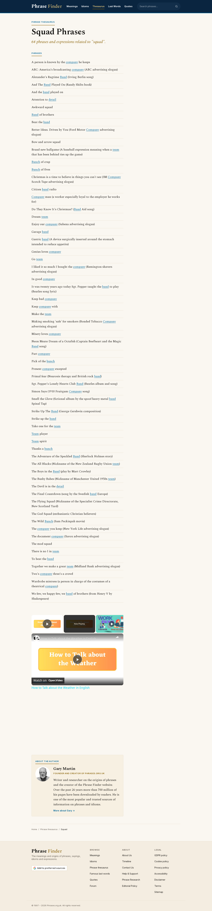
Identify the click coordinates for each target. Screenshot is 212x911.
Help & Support (130, 873)
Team (35, 434)
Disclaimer (159, 879)
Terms (157, 886)
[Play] (112, 624)
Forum (93, 886)
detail (52, 99)
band (46, 92)
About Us (127, 855)
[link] (36, 638)
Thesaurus (98, 6)
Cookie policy (161, 861)
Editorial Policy (129, 886)
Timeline (126, 861)
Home (34, 829)
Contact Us (128, 867)
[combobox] (156, 6)
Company (92, 130)
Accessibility (160, 873)
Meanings (72, 6)
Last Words (114, 6)
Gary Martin (64, 769)
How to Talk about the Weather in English (68, 638)
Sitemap (158, 892)
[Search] (176, 6)
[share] (117, 637)
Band (63, 77)
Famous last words (100, 873)
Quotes (128, 6)
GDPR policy (160, 855)
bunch (51, 361)
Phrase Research (131, 879)
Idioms (85, 6)
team (116, 149)
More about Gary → (64, 810)
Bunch (36, 162)
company (72, 62)
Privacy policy (161, 867)
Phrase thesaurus (49, 829)
